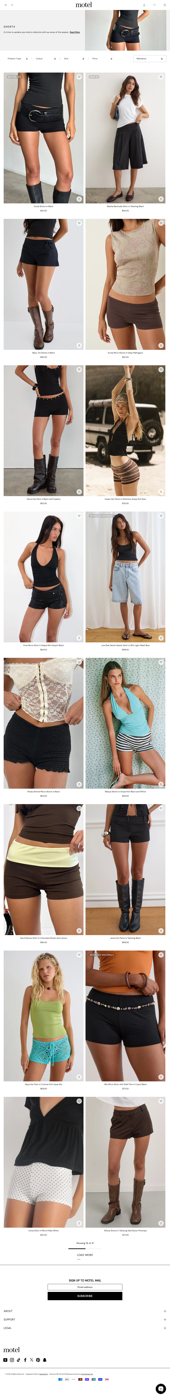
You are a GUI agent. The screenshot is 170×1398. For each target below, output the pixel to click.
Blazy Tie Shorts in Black (43, 352)
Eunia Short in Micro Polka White (44, 1230)
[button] (79, 77)
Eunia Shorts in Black (43, 206)
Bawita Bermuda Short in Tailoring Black (125, 206)
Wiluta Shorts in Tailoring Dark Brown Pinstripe (125, 1230)
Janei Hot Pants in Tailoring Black (125, 938)
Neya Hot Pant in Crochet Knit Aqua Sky (43, 1084)
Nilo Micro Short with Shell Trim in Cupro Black (125, 1084)
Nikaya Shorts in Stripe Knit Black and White (125, 791)
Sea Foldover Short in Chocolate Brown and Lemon (43, 938)
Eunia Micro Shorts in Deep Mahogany (125, 352)
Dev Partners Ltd (87, 1374)
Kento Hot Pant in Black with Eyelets (43, 499)
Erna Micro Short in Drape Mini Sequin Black (43, 645)
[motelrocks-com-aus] (84, 5)
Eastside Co (44, 1374)
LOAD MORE (85, 1255)
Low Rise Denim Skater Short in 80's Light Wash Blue (125, 645)
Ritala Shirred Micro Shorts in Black (44, 791)
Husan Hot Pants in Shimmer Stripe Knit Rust (125, 499)
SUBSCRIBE (85, 1296)
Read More (75, 32)
